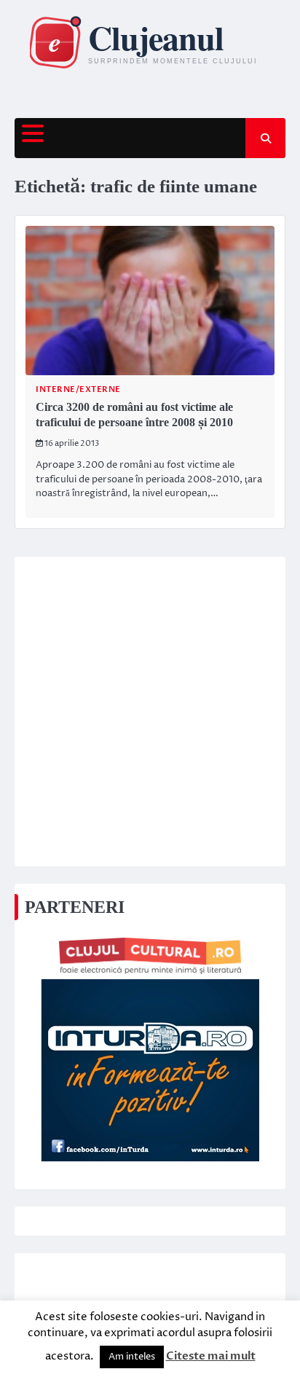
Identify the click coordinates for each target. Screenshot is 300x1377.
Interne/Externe (78, 389)
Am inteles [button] (131, 1356)
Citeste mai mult (211, 1356)
